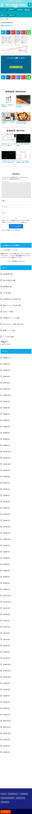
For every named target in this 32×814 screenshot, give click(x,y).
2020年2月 (6, 439)
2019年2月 (6, 514)
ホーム (4, 9)
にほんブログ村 (5, 344)
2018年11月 (7, 533)
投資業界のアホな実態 (10, 299)
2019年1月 (6, 520)
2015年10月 (7, 733)
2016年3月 (6, 702)
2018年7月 (6, 552)
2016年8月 (6, 689)
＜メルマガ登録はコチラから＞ (16, 261)
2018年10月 (7, 539)
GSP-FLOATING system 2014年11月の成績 (22, 122)
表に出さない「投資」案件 (27, 10)
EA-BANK (6, 274)
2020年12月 (7, 395)
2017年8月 (6, 614)
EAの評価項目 (7, 280)
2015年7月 (6, 752)
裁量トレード (7, 330)
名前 (4, 200)
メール (4, 206)
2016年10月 (7, 677)
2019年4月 (6, 501)
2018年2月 (6, 583)
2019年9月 (6, 470)
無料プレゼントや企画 (10, 305)
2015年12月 (7, 721)
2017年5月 (6, 633)
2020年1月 (6, 445)
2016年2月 (6, 708)
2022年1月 (6, 364)
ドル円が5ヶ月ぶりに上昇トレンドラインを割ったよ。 (8, 161)
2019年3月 (6, 508)
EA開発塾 (6, 286)
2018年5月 (6, 564)
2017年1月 (6, 658)
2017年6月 (6, 627)
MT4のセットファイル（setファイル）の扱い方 (8, 144)
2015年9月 (6, 739)
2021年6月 (6, 376)
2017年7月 (6, 620)
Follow (16, 61)
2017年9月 (6, 608)
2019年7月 (6, 483)
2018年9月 (6, 545)
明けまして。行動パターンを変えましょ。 (8, 105)
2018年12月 (7, 527)
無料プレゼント (4, 15)
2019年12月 (7, 451)
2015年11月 (7, 727)
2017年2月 (6, 652)
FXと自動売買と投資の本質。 (16, 6)
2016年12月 (7, 664)
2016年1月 (6, 714)
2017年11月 (7, 602)
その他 (5, 293)
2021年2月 (6, 389)
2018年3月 (6, 577)
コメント (5, 181)
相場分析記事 (20, 9)
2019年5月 (6, 495)
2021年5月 (6, 383)
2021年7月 (6, 370)
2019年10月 (7, 464)
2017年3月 (6, 645)
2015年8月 (6, 746)
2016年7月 (6, 696)
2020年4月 (6, 426)
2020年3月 (6, 433)
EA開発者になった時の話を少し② (8, 122)
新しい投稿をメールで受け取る (12, 230)
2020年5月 (6, 420)
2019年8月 (6, 476)
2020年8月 (6, 408)
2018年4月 (6, 570)
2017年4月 (6, 639)
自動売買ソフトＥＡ (9, 318)
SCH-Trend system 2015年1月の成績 (23, 105)
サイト (4, 212)
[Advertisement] (16, 772)
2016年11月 (7, 671)
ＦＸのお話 (6, 336)
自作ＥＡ (6, 311)
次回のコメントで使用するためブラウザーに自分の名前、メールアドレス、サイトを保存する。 (15, 221)
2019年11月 (7, 458)
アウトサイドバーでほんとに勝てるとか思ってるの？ (22, 161)
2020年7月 (6, 414)
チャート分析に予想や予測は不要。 (22, 144)
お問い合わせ (12, 15)
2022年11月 (7, 357)
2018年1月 (6, 589)
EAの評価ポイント (12, 10)
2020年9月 (6, 401)
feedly (16, 67)
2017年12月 (7, 595)
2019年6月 (6, 489)
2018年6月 (6, 558)
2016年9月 (6, 683)
